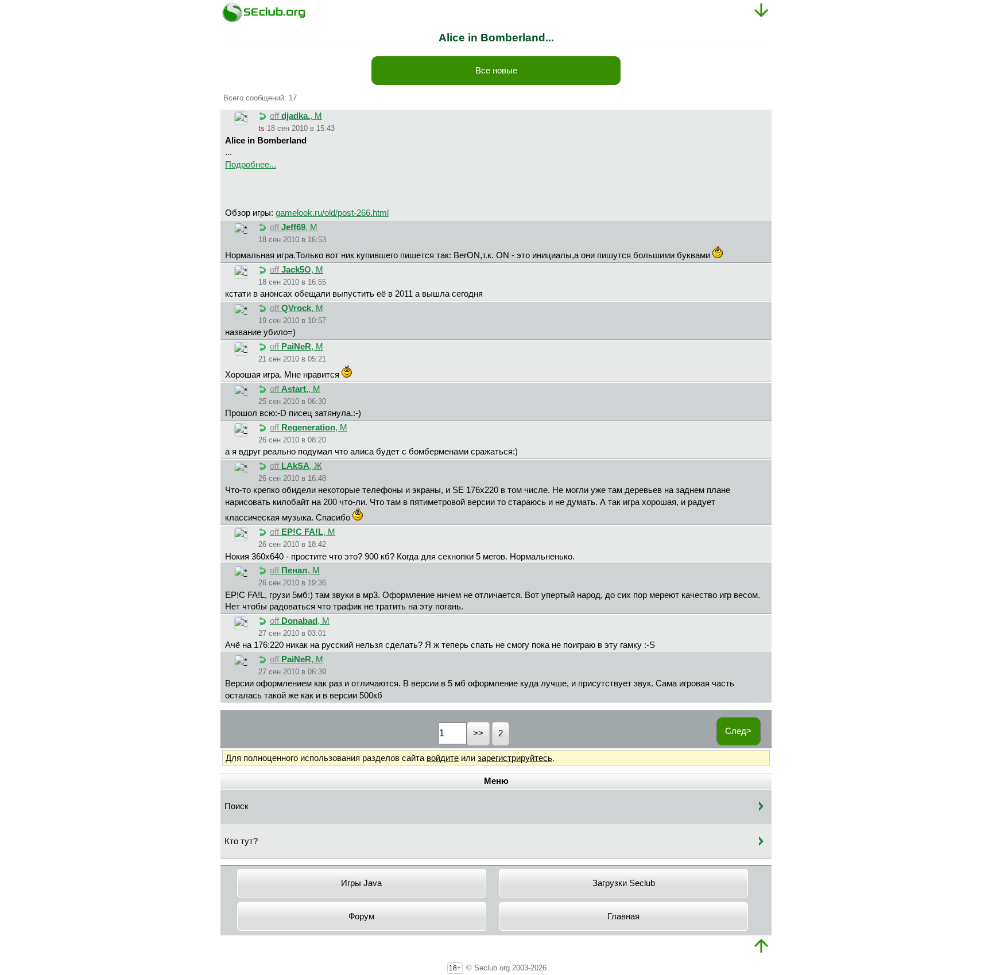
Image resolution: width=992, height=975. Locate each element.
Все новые (496, 70)
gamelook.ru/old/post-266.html (332, 212)
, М (296, 116)
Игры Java (361, 883)
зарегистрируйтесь (515, 758)
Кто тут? (241, 841)
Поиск (236, 806)
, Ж (296, 466)
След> (738, 731)
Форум (361, 916)
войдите (443, 758)
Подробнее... (250, 164)
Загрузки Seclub (623, 883)
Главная (623, 916)
